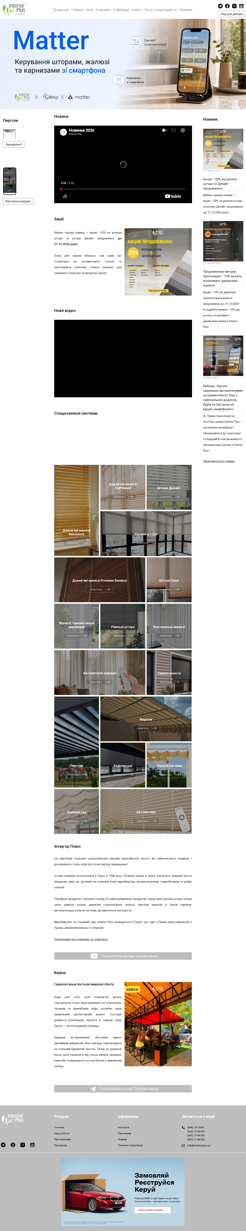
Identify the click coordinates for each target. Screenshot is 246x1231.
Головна (59, 1127)
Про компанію (62, 1139)
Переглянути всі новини (218, 461)
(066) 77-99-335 (196, 1131)
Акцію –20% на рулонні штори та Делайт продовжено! (220, 183)
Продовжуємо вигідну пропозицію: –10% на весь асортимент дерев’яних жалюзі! (222, 278)
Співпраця (121, 10)
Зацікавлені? (14, 144)
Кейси (136, 10)
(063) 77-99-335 (196, 1135)
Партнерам (124, 1133)
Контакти (123, 1127)
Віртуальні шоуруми (18, 201)
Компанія (103, 10)
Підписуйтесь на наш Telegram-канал (128, 1089)
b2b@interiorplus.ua (198, 1145)
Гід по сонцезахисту (160, 10)
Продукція (60, 10)
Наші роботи (61, 1133)
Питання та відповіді (130, 1145)
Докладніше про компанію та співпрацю (81, 939)
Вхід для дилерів (232, 14)
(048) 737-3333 (195, 1127)
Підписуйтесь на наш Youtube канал (129, 956)
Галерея (185, 10)
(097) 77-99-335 (196, 1139)
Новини (77, 10)
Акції (89, 10)
